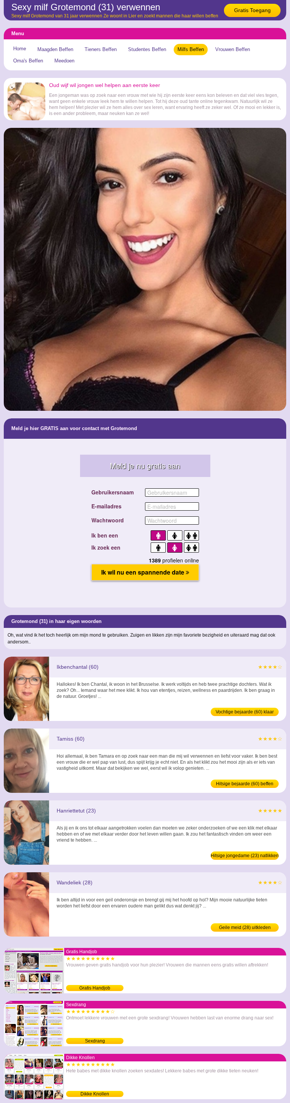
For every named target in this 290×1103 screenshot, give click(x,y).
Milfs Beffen (190, 49)
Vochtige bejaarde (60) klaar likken (245, 712)
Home (19, 48)
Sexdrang (95, 1041)
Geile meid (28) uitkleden (245, 927)
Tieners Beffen (101, 49)
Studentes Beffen (147, 49)
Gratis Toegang (252, 10)
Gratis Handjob (94, 988)
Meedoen (64, 61)
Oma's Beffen (28, 61)
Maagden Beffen (55, 49)
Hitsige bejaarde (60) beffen (244, 783)
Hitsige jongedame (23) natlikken (245, 855)
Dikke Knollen (94, 1094)
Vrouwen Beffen (232, 49)
